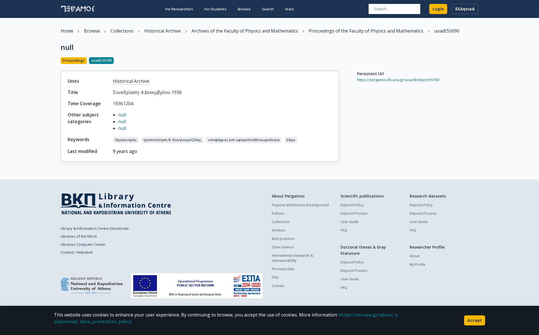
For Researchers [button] (179, 9)
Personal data (283, 269)
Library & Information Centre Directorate (95, 228)
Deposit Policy (352, 205)
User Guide (350, 221)
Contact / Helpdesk (77, 252)
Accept (474, 320)
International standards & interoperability (292, 258)
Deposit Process (354, 213)
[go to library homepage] (116, 203)
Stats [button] (289, 9)
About (414, 256)
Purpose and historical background (300, 205)
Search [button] (268, 9)
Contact (278, 285)
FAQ (275, 277)
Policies (278, 213)
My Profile (417, 264)
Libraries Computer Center (83, 244)
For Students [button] (215, 9)
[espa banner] (196, 285)
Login (438, 9)
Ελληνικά (465, 9)
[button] (126, 140)
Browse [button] (244, 9)
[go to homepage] (78, 9)
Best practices (283, 238)
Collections (281, 221)
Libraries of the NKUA (79, 236)
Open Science (283, 247)
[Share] (337, 61)
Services (278, 230)
